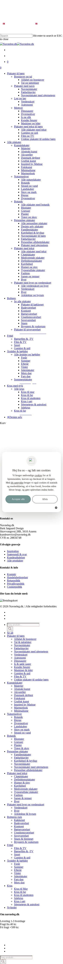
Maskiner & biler (23, 670)
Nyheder (12, 907)
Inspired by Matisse (25, 704)
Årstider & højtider (17, 860)
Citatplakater (21, 776)
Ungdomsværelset (24, 832)
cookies (38, 475)
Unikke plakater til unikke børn (31, 679)
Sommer (18, 866)
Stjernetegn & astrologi (26, 904)
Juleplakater (20, 876)
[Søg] (10, 629)
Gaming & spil (22, 673)
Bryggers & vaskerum (26, 841)
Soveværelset (21, 835)
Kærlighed (20, 785)
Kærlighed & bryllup (25, 760)
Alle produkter (15, 560)
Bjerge (17, 720)
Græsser (18, 742)
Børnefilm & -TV (23, 851)
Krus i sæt (19, 901)
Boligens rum (14, 817)
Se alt (10, 632)
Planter (18, 745)
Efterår (18, 870)
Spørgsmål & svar (17, 554)
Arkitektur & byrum (25, 813)
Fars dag (18, 879)
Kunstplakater (14, 682)
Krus (9, 885)
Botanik (18, 717)
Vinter (17, 873)
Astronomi (20, 657)
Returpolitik (13, 580)
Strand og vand (22, 732)
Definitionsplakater (24, 779)
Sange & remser (23, 798)
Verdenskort (20, 654)
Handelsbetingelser (17, 577)
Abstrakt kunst (22, 688)
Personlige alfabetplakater (28, 770)
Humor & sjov (22, 782)
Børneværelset (22, 829)
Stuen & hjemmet (23, 838)
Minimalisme (21, 710)
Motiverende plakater (25, 788)
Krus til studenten (23, 895)
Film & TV (20, 676)
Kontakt (11, 574)
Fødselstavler (21, 648)
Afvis (45, 499)
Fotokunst (19, 698)
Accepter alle (18, 499)
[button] (33, 332)
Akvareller (20, 692)
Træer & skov (21, 748)
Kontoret (19, 826)
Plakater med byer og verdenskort (25, 804)
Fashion (18, 795)
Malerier (18, 685)
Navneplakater (22, 645)
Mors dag (19, 882)
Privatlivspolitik (15, 583)
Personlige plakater (17, 751)
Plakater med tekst (17, 773)
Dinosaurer (20, 660)
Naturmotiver (14, 713)
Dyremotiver (21, 723)
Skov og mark (22, 729)
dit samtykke (17, 482)
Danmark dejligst (23, 695)
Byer (16, 801)
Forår (17, 863)
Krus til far (20, 891)
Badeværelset (21, 823)
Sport (17, 854)
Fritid (10, 845)
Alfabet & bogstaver (25, 639)
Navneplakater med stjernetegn (31, 651)
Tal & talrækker (22, 642)
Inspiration (13, 551)
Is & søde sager (22, 664)
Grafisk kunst (21, 701)
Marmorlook (21, 707)
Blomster (19, 738)
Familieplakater (22, 754)
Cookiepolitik (14, 586)
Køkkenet (19, 820)
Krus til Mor (21, 888)
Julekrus (18, 898)
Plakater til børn (15, 635)
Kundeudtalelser (16, 557)
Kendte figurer (22, 667)
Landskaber (20, 726)
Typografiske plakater (26, 792)
